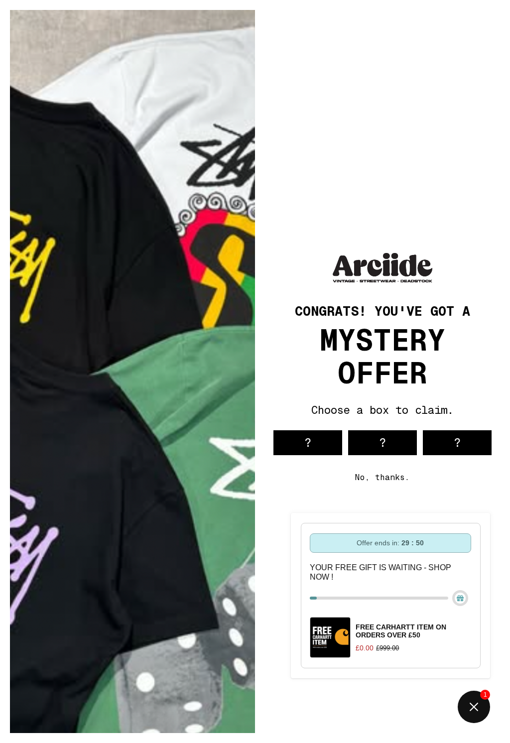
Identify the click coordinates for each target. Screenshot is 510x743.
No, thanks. (382, 477)
